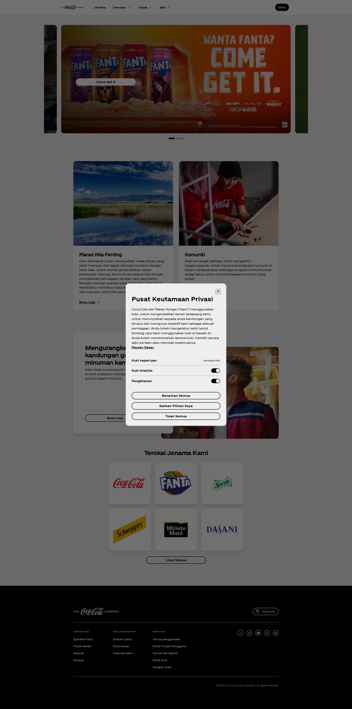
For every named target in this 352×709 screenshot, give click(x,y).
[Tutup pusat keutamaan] (218, 291)
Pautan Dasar (143, 347)
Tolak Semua (176, 416)
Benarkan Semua (176, 395)
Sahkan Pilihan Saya (176, 406)
